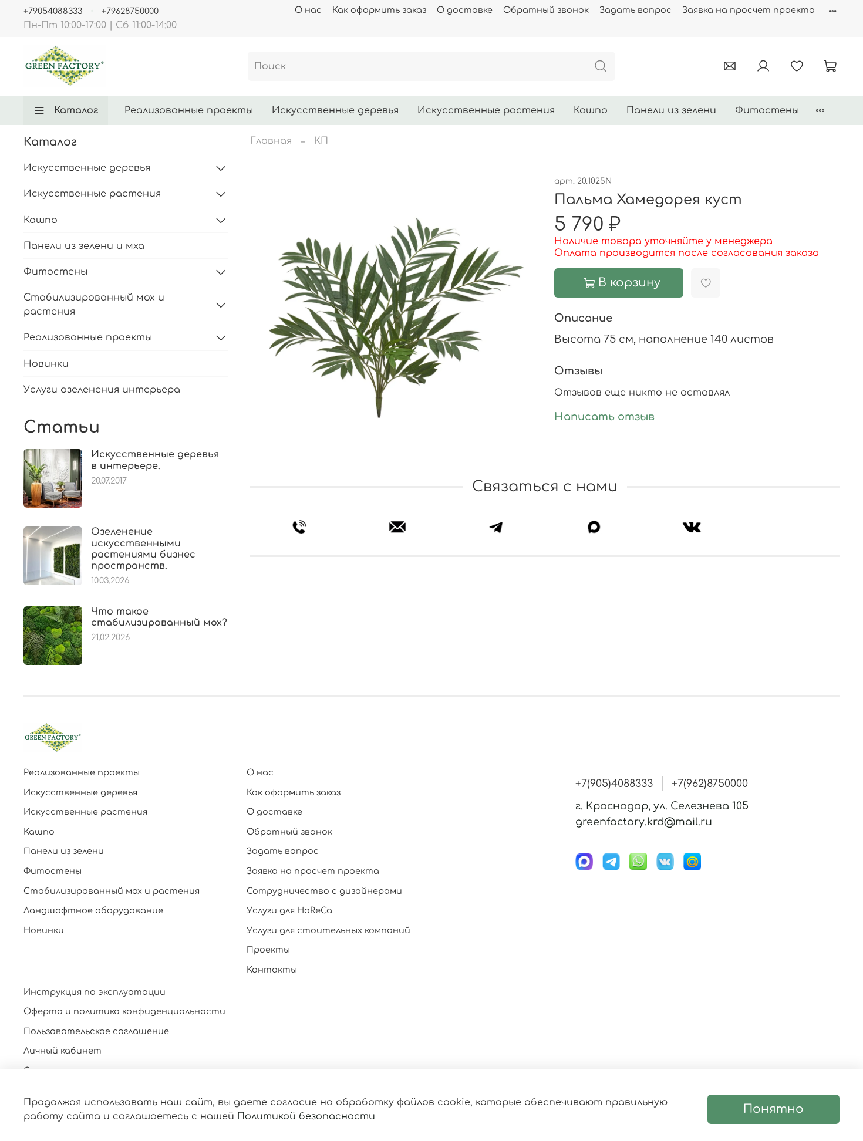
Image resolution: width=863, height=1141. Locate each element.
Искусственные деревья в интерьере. (155, 460)
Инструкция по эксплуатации (94, 992)
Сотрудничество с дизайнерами (324, 891)
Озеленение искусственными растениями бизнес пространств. (143, 548)
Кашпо (591, 110)
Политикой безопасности (306, 1116)
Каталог (76, 110)
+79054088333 (52, 11)
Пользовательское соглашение (96, 1031)
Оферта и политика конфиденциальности (124, 1011)
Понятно (773, 1109)
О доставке (465, 10)
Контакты (272, 969)
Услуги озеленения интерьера (101, 389)
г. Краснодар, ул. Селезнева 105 (662, 806)
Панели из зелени (671, 110)
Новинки (46, 364)
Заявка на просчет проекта (748, 10)
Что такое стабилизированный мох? (159, 617)
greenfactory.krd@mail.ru (643, 822)
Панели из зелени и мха (83, 246)
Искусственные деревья (335, 110)
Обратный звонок (546, 10)
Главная (271, 141)
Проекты (268, 949)
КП (321, 141)
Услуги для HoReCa (289, 910)
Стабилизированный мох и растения (93, 304)
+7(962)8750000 (710, 783)
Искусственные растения (486, 110)
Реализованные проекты (188, 110)
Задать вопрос (635, 10)
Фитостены (767, 110)
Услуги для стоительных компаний (328, 930)
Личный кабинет (62, 1050)
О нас (308, 10)
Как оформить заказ (379, 10)
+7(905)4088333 (614, 783)
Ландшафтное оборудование (93, 910)
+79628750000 (130, 11)
